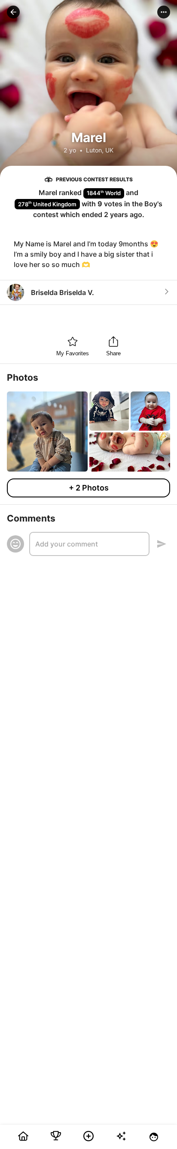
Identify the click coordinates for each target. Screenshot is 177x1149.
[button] (13, 12)
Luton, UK (99, 150)
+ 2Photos (89, 487)
